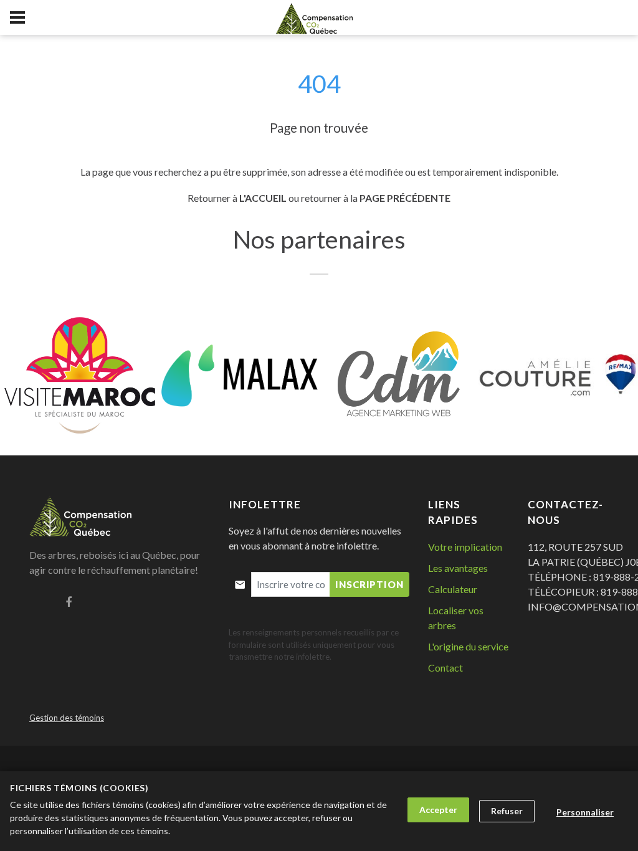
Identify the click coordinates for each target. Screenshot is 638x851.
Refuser (507, 811)
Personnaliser (585, 812)
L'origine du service (468, 646)
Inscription (369, 584)
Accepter (438, 809)
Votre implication (465, 547)
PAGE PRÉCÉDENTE (404, 198)
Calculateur (452, 589)
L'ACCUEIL (263, 198)
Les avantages (458, 568)
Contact (445, 667)
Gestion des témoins (66, 718)
